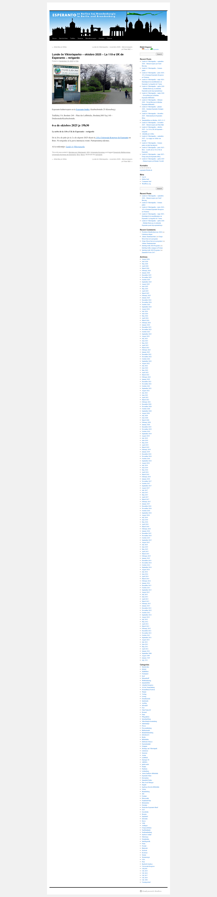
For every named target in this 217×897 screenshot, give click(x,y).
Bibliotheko (145, 739)
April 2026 (145, 266)
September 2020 (147, 411)
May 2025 (145, 289)
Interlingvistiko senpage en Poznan (152, 248)
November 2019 (147, 429)
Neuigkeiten (145, 839)
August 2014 (146, 569)
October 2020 (146, 409)
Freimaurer (145, 674)
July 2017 (145, 490)
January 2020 (146, 424)
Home (54, 38)
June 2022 (145, 368)
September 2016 (147, 513)
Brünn (83, 154)
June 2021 (145, 395)
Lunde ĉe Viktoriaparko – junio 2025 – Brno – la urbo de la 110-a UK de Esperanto (153, 149)
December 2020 (146, 404)
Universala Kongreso (97, 152)
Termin (144, 855)
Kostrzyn (144, 853)
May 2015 (145, 549)
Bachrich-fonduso (147, 864)
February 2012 (146, 628)
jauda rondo (145, 764)
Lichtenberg (145, 771)
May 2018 (145, 470)
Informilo (145, 819)
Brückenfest (145, 803)
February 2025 (146, 295)
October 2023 (146, 332)
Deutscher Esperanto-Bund (150, 807)
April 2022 (145, 372)
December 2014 (146, 560)
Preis (143, 862)
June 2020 (145, 418)
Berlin (144, 737)
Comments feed (146, 181)
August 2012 (146, 617)
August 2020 (146, 413)
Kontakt (101, 38)
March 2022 (145, 375)
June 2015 (145, 547)
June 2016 (145, 520)
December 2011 (146, 631)
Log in (144, 177)
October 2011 (146, 635)
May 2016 (145, 522)
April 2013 (145, 599)
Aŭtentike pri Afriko (59, 47)
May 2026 (145, 264)
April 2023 (145, 345)
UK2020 (144, 868)
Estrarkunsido (146, 699)
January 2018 (146, 479)
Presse (109, 38)
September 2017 (147, 486)
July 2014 (145, 572)
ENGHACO (145, 735)
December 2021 (146, 381)
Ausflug (144, 703)
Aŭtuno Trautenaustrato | (149, 236)
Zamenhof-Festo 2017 (148, 252)
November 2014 (147, 563)
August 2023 (146, 336)
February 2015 (146, 556)
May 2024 (145, 316)
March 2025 (145, 293)
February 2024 (146, 323)
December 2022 (146, 354)
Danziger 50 (145, 760)
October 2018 (146, 458)
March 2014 (145, 578)
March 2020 (145, 420)
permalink (98, 154)
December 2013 (146, 585)
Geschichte (145, 812)
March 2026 (145, 268)
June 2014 (145, 574)
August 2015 (146, 542)
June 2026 (145, 261)
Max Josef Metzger (147, 782)
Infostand (145, 705)
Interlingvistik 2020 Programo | (151, 246)
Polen (143, 844)
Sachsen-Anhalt (146, 834)
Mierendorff (145, 678)
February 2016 (146, 529)
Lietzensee (145, 751)
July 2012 (145, 619)
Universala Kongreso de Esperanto (64, 154)
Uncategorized (146, 882)
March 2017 (145, 499)
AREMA (144, 762)
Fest (143, 708)
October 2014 (146, 565)
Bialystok (145, 848)
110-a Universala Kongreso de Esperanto (111, 137)
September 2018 (147, 461)
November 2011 (147, 633)
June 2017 (145, 492)
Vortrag (144, 694)
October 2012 (146, 612)
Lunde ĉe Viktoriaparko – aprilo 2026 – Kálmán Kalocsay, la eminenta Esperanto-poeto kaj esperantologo (153, 88)
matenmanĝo (145, 723)
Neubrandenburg (147, 832)
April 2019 (145, 445)
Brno (78, 154)
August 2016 (146, 515)
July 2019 (145, 438)
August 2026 (146, 259)
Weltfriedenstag (146, 680)
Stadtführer (145, 671)
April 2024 (145, 318)
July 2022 (145, 366)
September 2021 (147, 388)
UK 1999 (145, 880)
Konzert (144, 712)
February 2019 (146, 449)
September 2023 (147, 334)
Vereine (80, 38)
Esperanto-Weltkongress (121, 152)
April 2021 (145, 397)
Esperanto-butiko (83, 109)
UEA (88, 152)
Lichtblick (145, 757)
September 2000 (147, 653)
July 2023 (145, 338)
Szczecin (144, 850)
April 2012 (145, 624)
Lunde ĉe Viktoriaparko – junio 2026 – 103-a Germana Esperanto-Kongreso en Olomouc (153, 75)
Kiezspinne (145, 778)
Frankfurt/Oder (146, 800)
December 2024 (146, 300)
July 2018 (145, 465)
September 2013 (147, 590)
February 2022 (146, 377)
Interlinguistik (146, 841)
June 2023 (145, 341)
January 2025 (146, 298)
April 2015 (145, 551)
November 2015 (147, 535)
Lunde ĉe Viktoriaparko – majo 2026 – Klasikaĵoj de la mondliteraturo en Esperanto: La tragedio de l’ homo (153, 81)
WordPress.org (146, 184)
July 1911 (145, 660)
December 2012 (146, 608)
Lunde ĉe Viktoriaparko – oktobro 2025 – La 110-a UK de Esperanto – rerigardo (153, 129)
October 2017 (146, 483)
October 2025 (146, 279)
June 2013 (145, 597)
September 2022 (147, 361)
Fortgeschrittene (146, 828)
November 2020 (147, 406)
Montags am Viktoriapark (77, 152)
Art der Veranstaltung (148, 687)
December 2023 (146, 327)
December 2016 (146, 506)
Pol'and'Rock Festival (148, 689)
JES (143, 794)
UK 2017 (145, 875)
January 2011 (146, 651)
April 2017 (145, 497)
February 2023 (146, 350)
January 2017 (146, 504)
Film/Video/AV (146, 710)
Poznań (144, 846)
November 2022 (147, 357)
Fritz (77, 61)
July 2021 (145, 393)
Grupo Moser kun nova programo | (152, 241)
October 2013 (146, 588)
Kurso (144, 821)
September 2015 (147, 540)
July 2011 (145, 642)
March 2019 (145, 447)
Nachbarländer (146, 830)
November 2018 (147, 456)
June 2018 (145, 467)
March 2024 (145, 320)
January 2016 (146, 531)
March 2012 (145, 626)
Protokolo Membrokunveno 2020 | (152, 232)
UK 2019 (145, 871)
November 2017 (147, 481)
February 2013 (146, 603)
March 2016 (145, 526)
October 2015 (146, 538)
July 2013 (145, 594)
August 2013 (146, 592)
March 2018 (145, 474)
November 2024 (147, 302)
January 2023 (146, 352)
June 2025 (145, 286)
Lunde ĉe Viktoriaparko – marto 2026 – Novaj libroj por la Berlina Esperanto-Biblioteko (153, 95)
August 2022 (146, 363)
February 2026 (146, 270)
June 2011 (145, 644)
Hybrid (144, 669)
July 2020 (145, 415)
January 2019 (146, 452)
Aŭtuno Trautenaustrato (149, 243)
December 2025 (146, 275)
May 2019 (145, 443)
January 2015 (146, 558)
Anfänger (145, 825)
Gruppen (144, 746)
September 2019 (147, 434)
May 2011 (145, 646)
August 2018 (146, 463)
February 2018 (146, 477)
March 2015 (145, 554)
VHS (143, 823)
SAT (143, 810)
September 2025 (147, 282)
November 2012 (147, 610)
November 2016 (147, 508)
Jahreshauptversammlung (149, 721)
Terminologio (146, 857)
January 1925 (146, 658)
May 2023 (145, 343)
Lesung (144, 696)
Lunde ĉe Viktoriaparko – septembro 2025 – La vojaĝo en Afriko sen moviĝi (153, 138)
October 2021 (146, 386)
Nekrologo (145, 837)
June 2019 (145, 440)
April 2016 (145, 524)
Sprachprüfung (146, 719)
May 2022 (145, 370)
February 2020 (146, 422)
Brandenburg (146, 791)
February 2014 (146, 581)
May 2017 (145, 495)
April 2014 (145, 576)
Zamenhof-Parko (147, 780)
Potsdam (144, 805)
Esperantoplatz (146, 744)
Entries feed (145, 179)
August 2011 (146, 640)
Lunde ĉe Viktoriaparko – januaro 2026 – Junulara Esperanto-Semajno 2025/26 (152, 109)
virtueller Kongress (147, 685)
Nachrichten (63, 38)
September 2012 (147, 615)
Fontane (144, 796)
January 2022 (146, 379)
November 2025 (147, 277)
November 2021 (147, 384)
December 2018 (146, 454)
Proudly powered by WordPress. (152, 891)
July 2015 (145, 545)
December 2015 (146, 533)
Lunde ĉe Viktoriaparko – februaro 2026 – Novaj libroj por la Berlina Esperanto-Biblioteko (152, 102)
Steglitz (144, 785)
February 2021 (146, 402)
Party (143, 714)
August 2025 (146, 284)
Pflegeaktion (145, 717)
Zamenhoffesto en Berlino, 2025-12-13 (153, 120)
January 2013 (146, 606)
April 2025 (145, 291)
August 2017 (146, 488)
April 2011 (145, 649)
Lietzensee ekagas (147, 234)
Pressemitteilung (147, 728)
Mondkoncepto (91, 38)
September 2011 (147, 637)
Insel (143, 676)
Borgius (144, 814)
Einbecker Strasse (147, 742)
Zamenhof (145, 816)
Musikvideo (145, 667)
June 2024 (145, 313)
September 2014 (147, 567)
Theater (144, 692)
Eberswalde (145, 798)
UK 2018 (145, 873)
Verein (144, 789)
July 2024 (145, 311)
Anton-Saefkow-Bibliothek (150, 773)
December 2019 (146, 427)
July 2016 (145, 517)
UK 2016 (145, 877)
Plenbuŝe (144, 769)
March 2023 (145, 347)
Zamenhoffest (146, 683)
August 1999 (146, 656)
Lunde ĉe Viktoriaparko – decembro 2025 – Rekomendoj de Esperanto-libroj (152, 115)
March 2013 (145, 601)
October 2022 (146, 359)
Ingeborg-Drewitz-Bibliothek (150, 787)
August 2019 (146, 436)
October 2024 (146, 304)
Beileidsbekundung (147, 733)
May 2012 (145, 622)
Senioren (144, 753)
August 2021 (146, 390)
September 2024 (147, 307)
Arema (144, 755)
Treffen (72, 38)
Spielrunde (145, 701)
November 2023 (147, 329)
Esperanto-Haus (146, 776)
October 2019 (146, 431)
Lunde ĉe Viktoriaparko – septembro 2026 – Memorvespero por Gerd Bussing (153, 63)
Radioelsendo (146, 730)
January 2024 (146, 325)
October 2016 (146, 511)
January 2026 (146, 273)
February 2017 (146, 501)
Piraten (144, 766)
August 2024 (146, 309)
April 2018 (145, 472)
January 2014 (146, 583)
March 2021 (145, 400)
